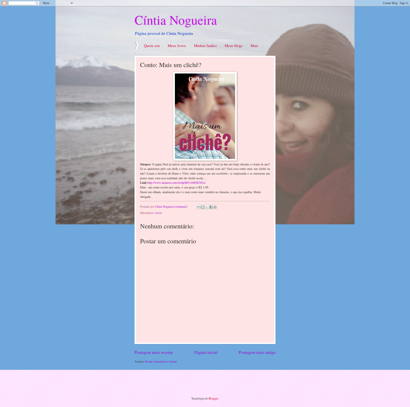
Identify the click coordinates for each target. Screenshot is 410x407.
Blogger (213, 398)
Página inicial (206, 352)
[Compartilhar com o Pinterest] (215, 207)
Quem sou (152, 45)
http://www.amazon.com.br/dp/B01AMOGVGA (176, 183)
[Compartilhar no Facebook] (211, 207)
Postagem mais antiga (257, 352)
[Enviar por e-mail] (199, 207)
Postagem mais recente (154, 352)
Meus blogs (234, 45)
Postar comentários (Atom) (161, 361)
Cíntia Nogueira (176, 19)
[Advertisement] (183, 382)
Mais (254, 45)
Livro (158, 213)
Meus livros (177, 45)
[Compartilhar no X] (207, 207)
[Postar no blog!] (203, 207)
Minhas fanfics (205, 45)
